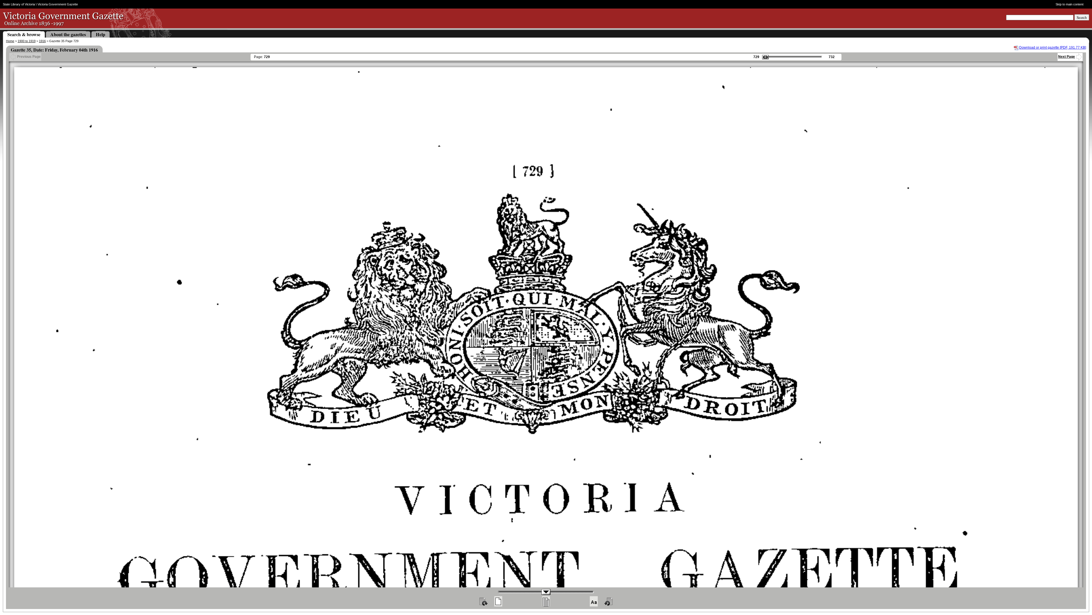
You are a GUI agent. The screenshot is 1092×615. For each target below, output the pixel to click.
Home (10, 41)
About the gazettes (68, 34)
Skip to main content (1069, 4)
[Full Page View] (498, 601)
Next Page (1066, 57)
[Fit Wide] (546, 601)
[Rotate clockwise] (483, 601)
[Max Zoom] (594, 601)
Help (100, 34)
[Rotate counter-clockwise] (608, 601)
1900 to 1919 (27, 41)
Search (1082, 17)
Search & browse (23, 34)
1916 (42, 41)
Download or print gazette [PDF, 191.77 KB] (1052, 48)
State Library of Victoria (19, 4)
